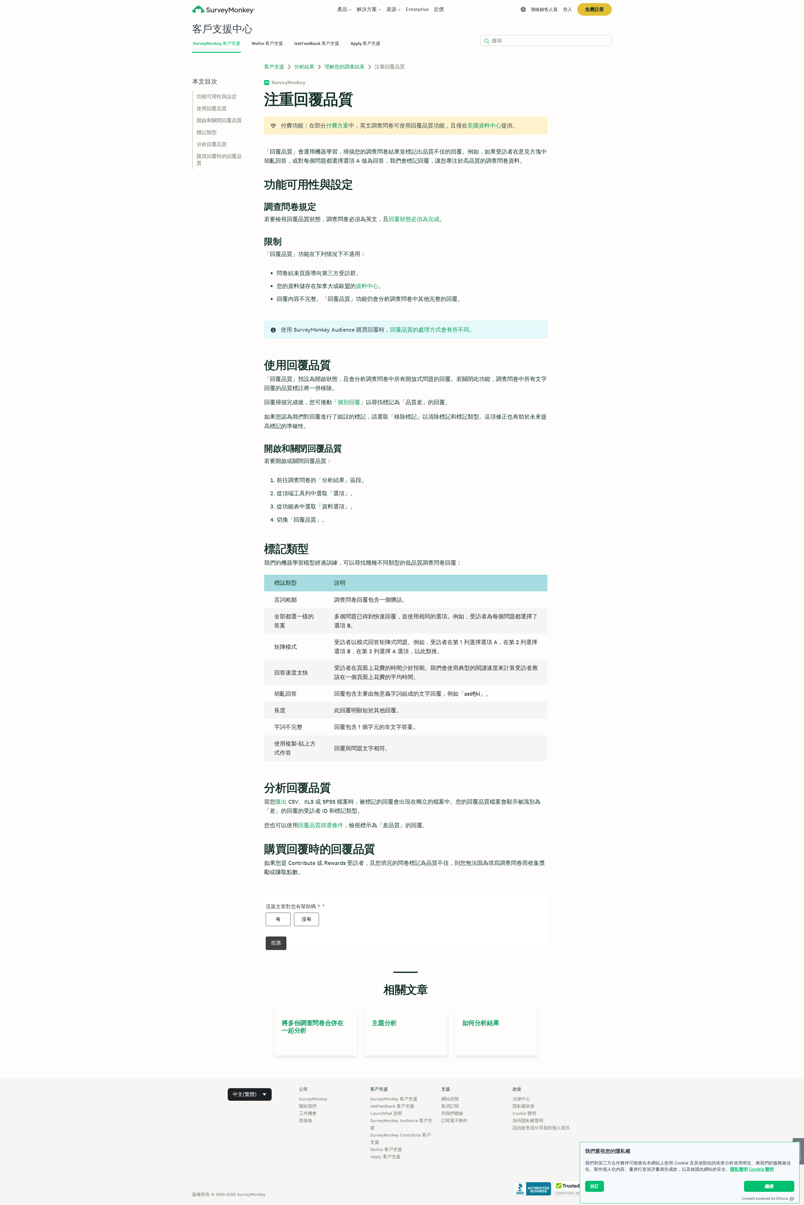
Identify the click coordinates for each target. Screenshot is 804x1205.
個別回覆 (349, 402)
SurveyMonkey (313, 1099)
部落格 (305, 1120)
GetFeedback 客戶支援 (392, 1106)
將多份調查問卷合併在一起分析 (312, 1026)
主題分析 (384, 1023)
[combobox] (250, 1094)
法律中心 (521, 1099)
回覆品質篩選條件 (320, 825)
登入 (567, 9)
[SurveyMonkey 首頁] (223, 10)
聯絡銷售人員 (544, 9)
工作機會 (308, 1113)
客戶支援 (274, 66)
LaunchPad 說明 (386, 1113)
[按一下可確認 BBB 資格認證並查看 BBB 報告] (532, 1194)
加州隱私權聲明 (528, 1120)
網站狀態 (450, 1099)
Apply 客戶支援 (385, 1156)
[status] (405, 125)
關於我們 (308, 1106)
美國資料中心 (484, 125)
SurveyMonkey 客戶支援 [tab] (216, 43)
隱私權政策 (524, 1106)
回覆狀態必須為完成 (413, 219)
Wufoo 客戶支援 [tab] (267, 43)
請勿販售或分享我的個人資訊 (541, 1128)
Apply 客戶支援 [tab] (365, 43)
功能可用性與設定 (217, 96)
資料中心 (367, 286)
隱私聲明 (739, 1169)
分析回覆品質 (212, 144)
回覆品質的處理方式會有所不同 (429, 329)
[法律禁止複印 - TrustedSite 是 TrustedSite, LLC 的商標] (572, 1194)
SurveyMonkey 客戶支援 (393, 1099)
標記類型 (207, 132)
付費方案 (337, 125)
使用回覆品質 (212, 108)
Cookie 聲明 (761, 1169)
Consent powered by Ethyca (765, 1198)
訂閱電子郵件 (454, 1120)
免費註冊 (594, 9)
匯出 (281, 801)
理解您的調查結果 (344, 66)
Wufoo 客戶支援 (386, 1149)
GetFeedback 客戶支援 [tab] (316, 43)
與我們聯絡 (452, 1113)
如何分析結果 (480, 1023)
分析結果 (304, 66)
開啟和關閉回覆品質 (219, 120)
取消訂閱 (450, 1106)
